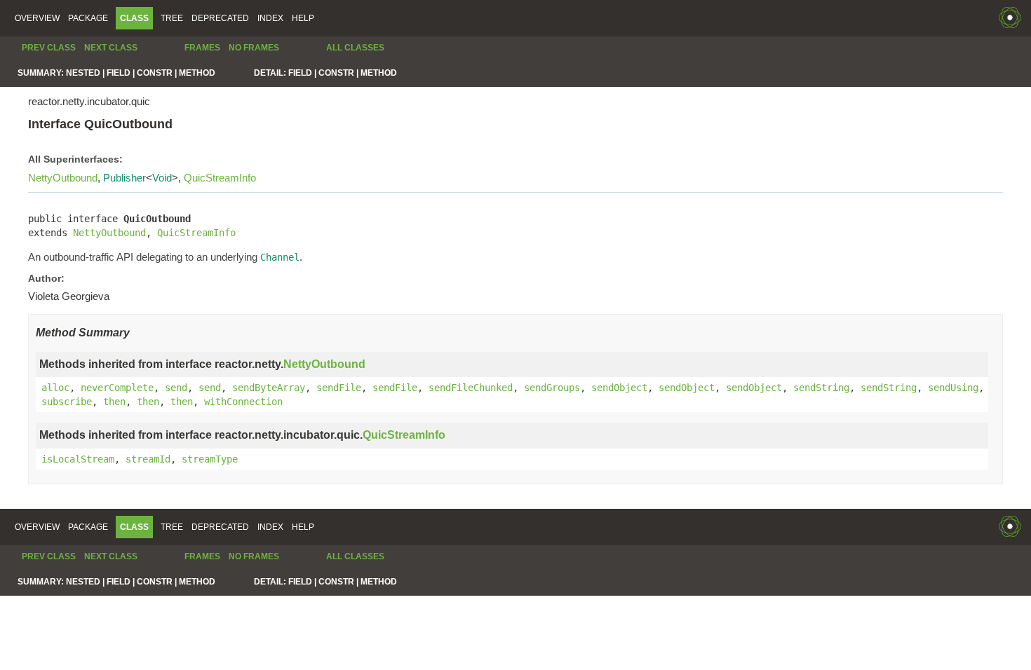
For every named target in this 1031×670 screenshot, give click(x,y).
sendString (821, 387)
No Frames (254, 48)
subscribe (66, 401)
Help (303, 18)
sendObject (619, 387)
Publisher (124, 178)
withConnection (243, 401)
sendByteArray (268, 387)
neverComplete (117, 387)
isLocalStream (77, 459)
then (114, 401)
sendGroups (552, 387)
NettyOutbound (62, 178)
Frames (202, 48)
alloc (55, 387)
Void (162, 178)
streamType (210, 459)
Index (270, 18)
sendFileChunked (471, 387)
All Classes (355, 48)
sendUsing (953, 387)
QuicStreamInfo (220, 178)
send (176, 387)
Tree (172, 18)
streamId (148, 459)
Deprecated (220, 18)
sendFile (338, 387)
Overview (37, 18)
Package (88, 18)
